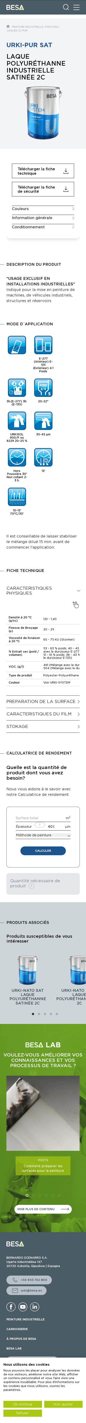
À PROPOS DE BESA (21, 1339)
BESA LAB (14, 1348)
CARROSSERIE (17, 1329)
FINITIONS (51, 26)
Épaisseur (24, 826)
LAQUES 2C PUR (17, 30)
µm (67, 826)
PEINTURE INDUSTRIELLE (27, 26)
